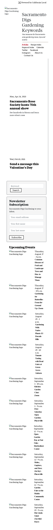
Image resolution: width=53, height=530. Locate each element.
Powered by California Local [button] (33, 2)
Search (15, 190)
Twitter (25, 50)
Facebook (34, 50)
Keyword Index (28, 47)
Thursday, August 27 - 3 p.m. (39, 265)
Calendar (40, 47)
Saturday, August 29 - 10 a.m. (39, 358)
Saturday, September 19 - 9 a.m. (39, 513)
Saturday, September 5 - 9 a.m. (39, 410)
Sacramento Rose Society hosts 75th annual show (23, 104)
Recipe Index (36, 44)
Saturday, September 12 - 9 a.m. (39, 437)
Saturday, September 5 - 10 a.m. (39, 386)
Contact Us (28, 55)
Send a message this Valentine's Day (24, 165)
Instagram (26, 53)
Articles (25, 44)
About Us (38, 53)
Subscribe (16, 237)
